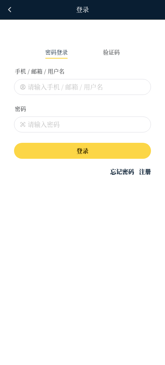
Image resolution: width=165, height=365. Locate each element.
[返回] (9, 9)
